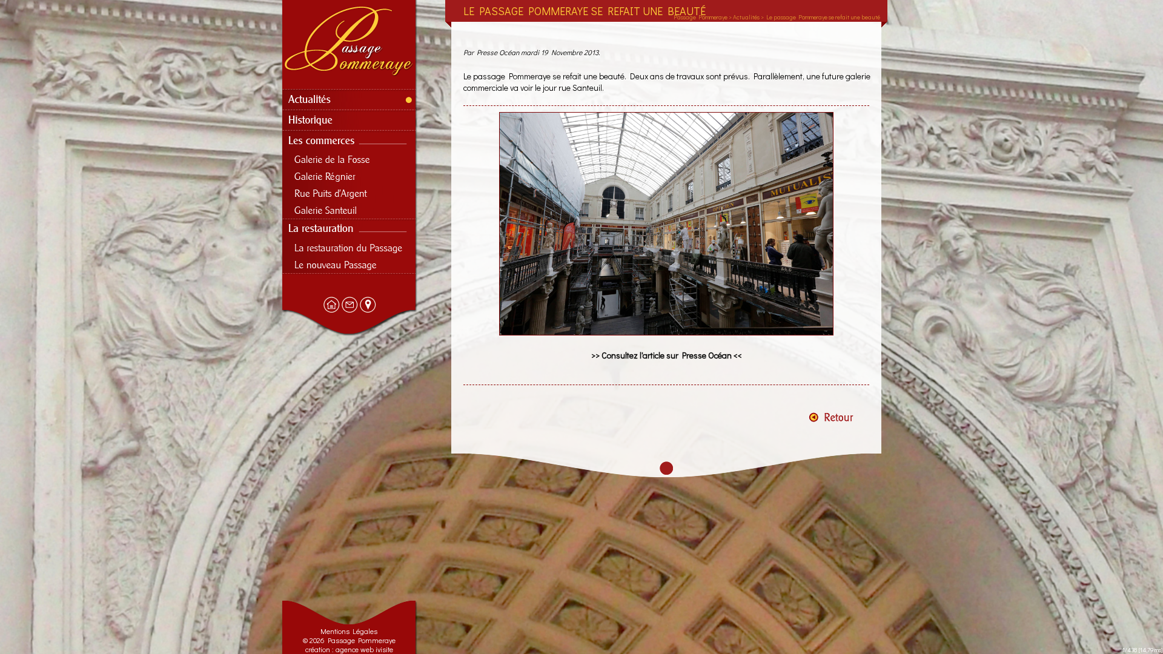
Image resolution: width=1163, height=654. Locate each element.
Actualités (746, 17)
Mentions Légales (348, 631)
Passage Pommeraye (700, 17)
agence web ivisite (364, 649)
